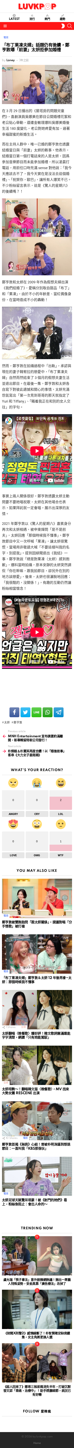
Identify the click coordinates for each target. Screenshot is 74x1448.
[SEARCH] (69, 26)
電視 (6, 916)
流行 (32, 19)
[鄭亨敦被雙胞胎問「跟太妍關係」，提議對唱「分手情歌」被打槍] (37, 898)
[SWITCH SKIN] (63, 26)
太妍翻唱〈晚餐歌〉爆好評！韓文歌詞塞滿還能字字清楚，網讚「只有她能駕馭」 (36, 1036)
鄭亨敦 (18, 722)
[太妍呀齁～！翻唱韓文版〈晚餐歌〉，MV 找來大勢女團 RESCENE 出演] (37, 1065)
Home (37, 1443)
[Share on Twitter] (25, 712)
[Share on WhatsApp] (47, 712)
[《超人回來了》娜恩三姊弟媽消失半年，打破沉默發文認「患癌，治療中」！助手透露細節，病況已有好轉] (37, 1363)
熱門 (47, 19)
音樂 (23, 1027)
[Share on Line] (36, 712)
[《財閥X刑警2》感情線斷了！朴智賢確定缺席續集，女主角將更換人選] (37, 1309)
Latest (14, 19)
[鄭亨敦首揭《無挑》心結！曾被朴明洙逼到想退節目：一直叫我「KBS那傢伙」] (37, 1120)
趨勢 (62, 19)
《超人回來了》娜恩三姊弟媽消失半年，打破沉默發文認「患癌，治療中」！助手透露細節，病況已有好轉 (37, 1390)
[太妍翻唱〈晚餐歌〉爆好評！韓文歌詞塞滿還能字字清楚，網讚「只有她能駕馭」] (37, 1009)
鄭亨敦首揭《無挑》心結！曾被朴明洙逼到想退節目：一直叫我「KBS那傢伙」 (36, 1146)
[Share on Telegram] (59, 712)
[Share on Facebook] (14, 712)
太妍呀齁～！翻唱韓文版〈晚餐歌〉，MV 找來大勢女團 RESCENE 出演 (35, 1091)
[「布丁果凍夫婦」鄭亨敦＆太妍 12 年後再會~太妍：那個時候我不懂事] (37, 954)
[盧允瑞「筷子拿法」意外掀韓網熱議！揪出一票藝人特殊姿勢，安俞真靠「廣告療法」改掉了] (37, 1256)
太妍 (7, 722)
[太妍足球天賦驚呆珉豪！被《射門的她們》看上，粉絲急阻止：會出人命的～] (37, 1176)
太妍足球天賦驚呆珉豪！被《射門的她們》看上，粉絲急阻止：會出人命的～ (34, 1202)
